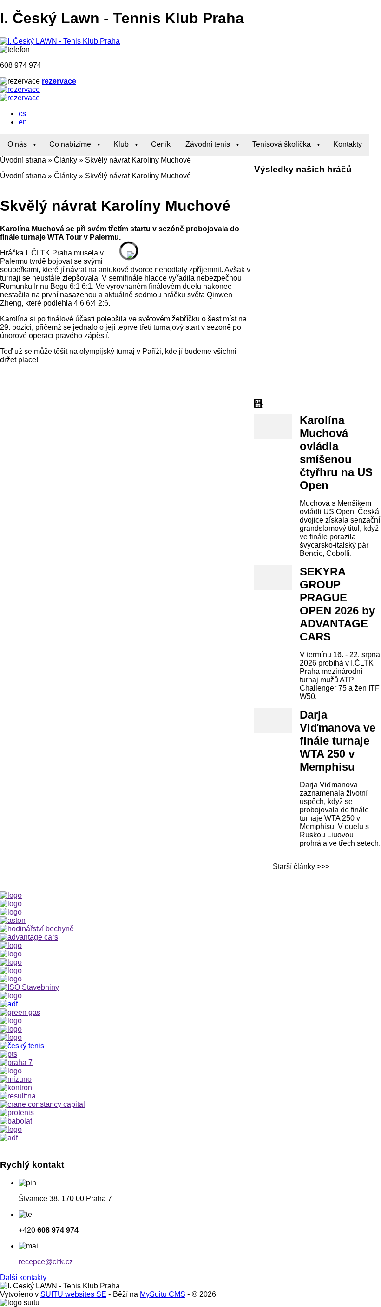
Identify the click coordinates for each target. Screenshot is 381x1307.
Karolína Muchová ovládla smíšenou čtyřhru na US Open (336, 452)
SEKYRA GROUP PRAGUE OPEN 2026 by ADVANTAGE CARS (337, 604)
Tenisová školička (281, 144)
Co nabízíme (70, 144)
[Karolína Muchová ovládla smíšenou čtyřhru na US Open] (273, 426)
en (23, 122)
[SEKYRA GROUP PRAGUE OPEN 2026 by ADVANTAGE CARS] (273, 578)
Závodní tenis (207, 144)
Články (65, 160)
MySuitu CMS (162, 1294)
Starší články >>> (301, 866)
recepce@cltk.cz (46, 1262)
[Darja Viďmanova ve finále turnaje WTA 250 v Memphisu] (273, 721)
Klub (121, 144)
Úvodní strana (23, 160)
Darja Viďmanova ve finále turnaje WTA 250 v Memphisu (337, 740)
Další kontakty (23, 1277)
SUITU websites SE (73, 1294)
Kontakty (347, 144)
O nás (17, 144)
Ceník (161, 144)
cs (22, 114)
